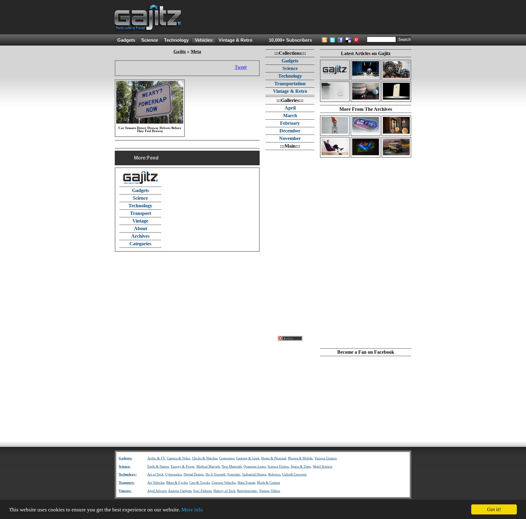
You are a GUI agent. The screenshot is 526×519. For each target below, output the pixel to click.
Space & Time (301, 466)
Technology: (128, 474)
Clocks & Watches (204, 458)
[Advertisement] (300, 17)
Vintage (140, 220)
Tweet (241, 67)
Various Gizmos (325, 458)
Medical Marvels (208, 466)
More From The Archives (365, 109)
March (290, 115)
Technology (176, 40)
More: (140, 157)
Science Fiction (278, 466)
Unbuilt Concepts (294, 474)
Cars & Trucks (199, 482)
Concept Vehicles (224, 482)
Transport (140, 213)
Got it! (494, 509)
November (290, 138)
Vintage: (125, 491)
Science (149, 40)
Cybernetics (173, 474)
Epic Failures (202, 491)
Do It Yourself (215, 474)
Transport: (127, 482)
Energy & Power (183, 466)
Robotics (274, 474)
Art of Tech (155, 474)
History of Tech (224, 491)
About (140, 228)
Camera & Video (178, 458)
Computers (226, 458)
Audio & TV (156, 458)
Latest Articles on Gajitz (366, 53)
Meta (196, 51)
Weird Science (322, 466)
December (289, 130)
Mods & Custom (268, 482)
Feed (153, 157)
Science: (125, 466)
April (290, 107)
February (290, 123)
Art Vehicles (155, 482)
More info (192, 510)
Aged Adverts (157, 491)
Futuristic (233, 474)
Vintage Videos (269, 491)
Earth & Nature (158, 466)
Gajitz (180, 51)
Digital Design (194, 474)
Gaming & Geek (247, 458)
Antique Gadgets (179, 491)
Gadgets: (125, 458)
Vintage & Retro (235, 40)
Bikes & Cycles (177, 482)
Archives (140, 236)
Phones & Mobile (300, 458)
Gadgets (126, 40)
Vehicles (203, 40)
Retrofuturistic (247, 491)
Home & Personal (273, 458)
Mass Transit (246, 482)
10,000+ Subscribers (290, 40)
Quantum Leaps (255, 466)
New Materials (232, 466)
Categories (140, 243)
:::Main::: (290, 146)
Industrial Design (254, 474)
